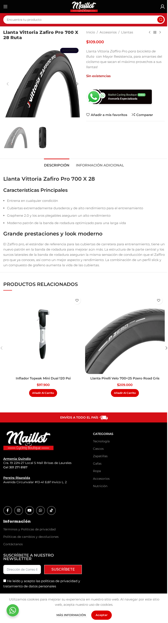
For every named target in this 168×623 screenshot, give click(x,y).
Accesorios (108, 32)
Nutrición (100, 486)
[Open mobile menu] (5, 6)
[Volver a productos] (155, 32)
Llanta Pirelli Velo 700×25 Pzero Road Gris (124, 378)
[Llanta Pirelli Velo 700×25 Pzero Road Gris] (125, 334)
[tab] (56, 165)
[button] (7, 84)
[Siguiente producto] (160, 32)
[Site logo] (84, 6)
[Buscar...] (160, 19)
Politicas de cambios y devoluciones (31, 537)
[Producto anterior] (149, 32)
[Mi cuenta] (162, 6)
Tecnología (101, 441)
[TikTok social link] (51, 510)
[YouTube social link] (29, 510)
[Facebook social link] (7, 510)
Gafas (97, 464)
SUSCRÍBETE (63, 569)
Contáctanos (13, 544)
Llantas (127, 32)
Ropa (97, 471)
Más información (71, 615)
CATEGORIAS (103, 434)
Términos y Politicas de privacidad (29, 529)
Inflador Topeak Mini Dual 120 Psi (43, 378)
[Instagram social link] (18, 510)
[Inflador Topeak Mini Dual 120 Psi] (43, 334)
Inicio (90, 32)
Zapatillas (100, 456)
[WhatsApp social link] (40, 510)
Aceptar (101, 615)
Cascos (98, 449)
